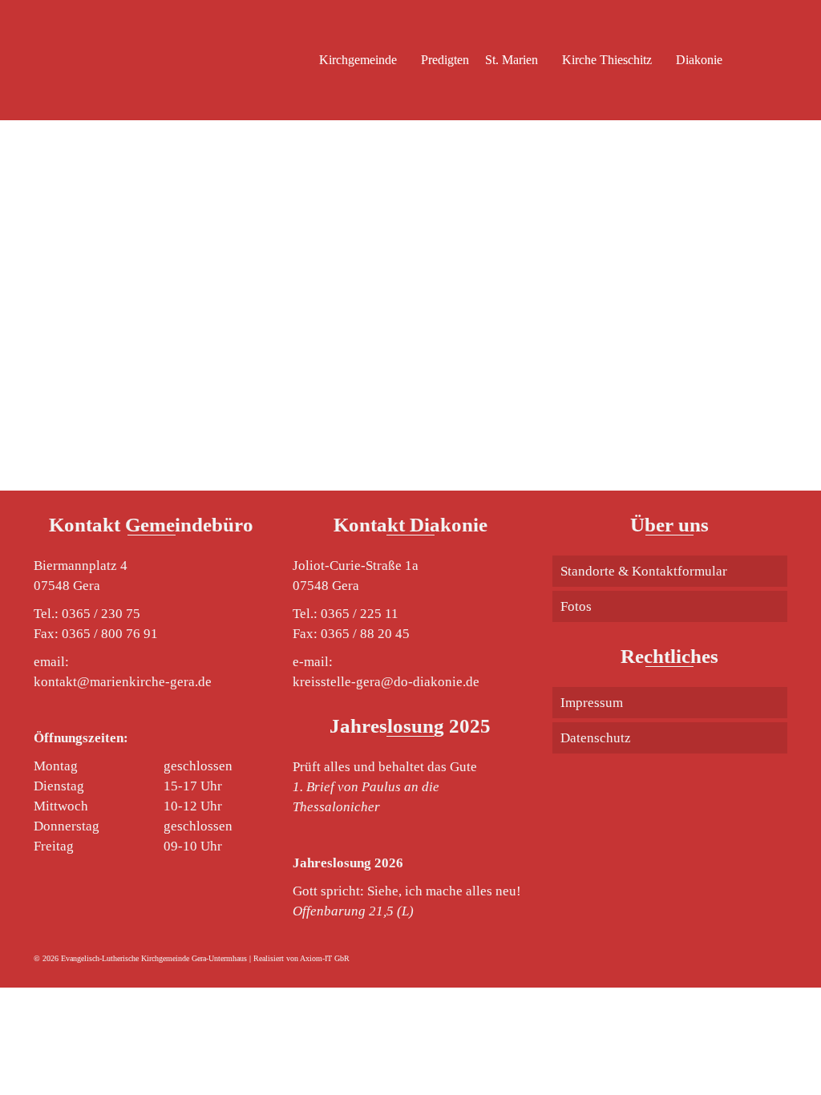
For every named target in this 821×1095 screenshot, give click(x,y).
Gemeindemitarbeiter (121, 210)
